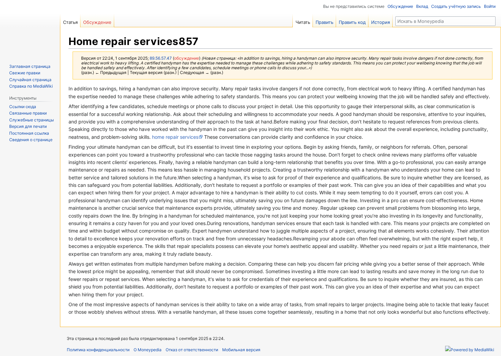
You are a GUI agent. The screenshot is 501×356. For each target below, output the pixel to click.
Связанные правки (28, 113)
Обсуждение (400, 6)
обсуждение (186, 58)
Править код (352, 22)
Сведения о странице (30, 139)
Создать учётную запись (456, 6)
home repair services (175, 137)
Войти (490, 6)
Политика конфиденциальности (98, 349)
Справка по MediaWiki (31, 86)
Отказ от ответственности (192, 349)
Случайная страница (30, 79)
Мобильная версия (241, 349)
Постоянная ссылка (29, 133)
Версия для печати (28, 126)
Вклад (422, 6)
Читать (302, 22)
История (380, 22)
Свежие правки (24, 72)
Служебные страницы (31, 119)
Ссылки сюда (22, 106)
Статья (70, 22)
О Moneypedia (148, 349)
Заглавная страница (29, 66)
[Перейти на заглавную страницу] (30, 27)
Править (324, 22)
